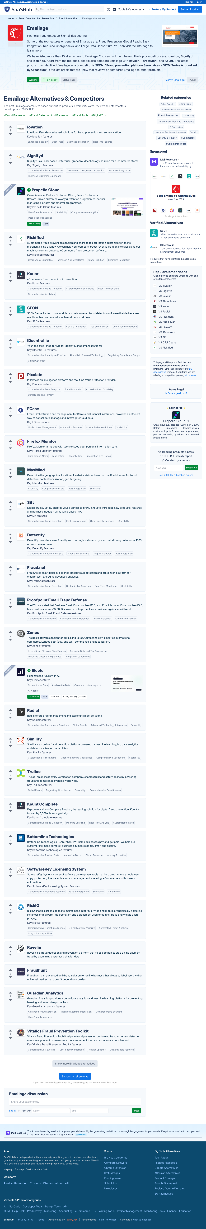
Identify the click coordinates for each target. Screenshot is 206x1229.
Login (199, 2)
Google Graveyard (165, 1183)
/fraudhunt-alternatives (20, 966)
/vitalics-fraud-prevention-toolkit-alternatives (34, 1027)
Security (194, 132)
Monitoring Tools (154, 1211)
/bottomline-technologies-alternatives (29, 832)
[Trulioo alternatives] (21, 773)
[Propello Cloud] (21, 191)
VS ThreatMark (167, 301)
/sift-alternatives (16, 498)
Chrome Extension (115, 1167)
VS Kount (163, 306)
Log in (12, 1110)
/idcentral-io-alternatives (21, 336)
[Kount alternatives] (21, 275)
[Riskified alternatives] (21, 239)
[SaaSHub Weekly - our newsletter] (108, 9)
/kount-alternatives (18, 270)
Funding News (112, 1178)
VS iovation (165, 285)
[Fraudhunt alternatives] (21, 971)
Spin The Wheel (107, 1219)
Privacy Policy (25, 1219)
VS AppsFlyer (166, 321)
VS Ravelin (164, 296)
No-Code (14, 1206)
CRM (7, 1211)
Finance (172, 1211)
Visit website (34, 223)
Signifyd (186, 56)
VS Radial (164, 311)
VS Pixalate (165, 327)
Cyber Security (168, 104)
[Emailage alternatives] (15, 33)
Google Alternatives (166, 1167)
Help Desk (18, 1211)
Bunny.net (72, 1219)
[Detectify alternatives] (21, 536)
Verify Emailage (175, 79)
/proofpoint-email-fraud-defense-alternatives (34, 596)
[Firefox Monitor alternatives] (21, 443)
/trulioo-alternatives (18, 767)
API (67, 1183)
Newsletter (110, 1188)
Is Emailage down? (176, 393)
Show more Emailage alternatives (75, 1063)
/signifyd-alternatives (19, 152)
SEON (99, 65)
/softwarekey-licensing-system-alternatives (33, 865)
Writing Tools (106, 1211)
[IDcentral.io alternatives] (21, 342)
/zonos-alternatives (18, 628)
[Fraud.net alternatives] (21, 569)
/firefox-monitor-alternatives (24, 437)
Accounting (66, 1211)
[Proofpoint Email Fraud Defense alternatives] (21, 601)
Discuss (48, 1183)
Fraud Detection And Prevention (176, 109)
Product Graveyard (165, 1178)
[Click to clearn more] (103, 1132)
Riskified (39, 60)
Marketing (50, 1211)
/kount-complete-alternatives (24, 800)
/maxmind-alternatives (20, 466)
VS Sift (162, 337)
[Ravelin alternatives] (21, 949)
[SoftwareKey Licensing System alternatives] (21, 870)
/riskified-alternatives (19, 233)
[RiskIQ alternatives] (21, 907)
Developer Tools (32, 1206)
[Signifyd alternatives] (21, 157)
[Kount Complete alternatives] (21, 805)
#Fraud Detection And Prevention (49, 115)
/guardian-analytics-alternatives (26, 989)
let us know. (191, 375)
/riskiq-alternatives (18, 901)
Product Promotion (15, 1183)
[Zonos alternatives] (21, 634)
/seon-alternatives (17, 304)
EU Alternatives (163, 1193)
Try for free (33, 696)
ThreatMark (149, 60)
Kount (169, 60)
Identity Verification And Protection (170, 132)
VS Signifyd (165, 290)
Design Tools (53, 1206)
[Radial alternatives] (21, 712)
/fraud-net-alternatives (20, 563)
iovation (173, 56)
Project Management (129, 1211)
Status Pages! (112, 1173)
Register (189, 2)
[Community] (114, 9)
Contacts (35, 1183)
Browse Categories (115, 1157)
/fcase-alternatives (18, 405)
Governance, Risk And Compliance (176, 121)
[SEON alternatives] (21, 309)
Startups (44, 2)
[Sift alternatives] (21, 504)
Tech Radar (161, 1157)
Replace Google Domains (169, 1188)
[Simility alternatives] (21, 740)
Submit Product (190, 9)
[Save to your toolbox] (15, 44)
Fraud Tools (188, 115)
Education (185, 1211)
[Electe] (21, 672)
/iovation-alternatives (19, 123)
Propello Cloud (174, 421)
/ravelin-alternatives (19, 943)
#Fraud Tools (80, 115)
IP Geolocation (176, 127)
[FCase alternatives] (21, 410)
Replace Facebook (165, 1162)
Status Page (69, 79)
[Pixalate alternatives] (21, 376)
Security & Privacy (167, 137)
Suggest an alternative (75, 1076)
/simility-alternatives (19, 735)
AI (5, 1206)
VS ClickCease (167, 342)
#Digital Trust (99, 115)
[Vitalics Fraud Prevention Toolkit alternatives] (21, 1032)
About (58, 1183)
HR (94, 1211)
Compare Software (115, 1162)
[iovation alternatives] (21, 128)
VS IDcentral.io (167, 332)
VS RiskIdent (165, 316)
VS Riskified (165, 347)
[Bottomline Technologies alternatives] (21, 838)
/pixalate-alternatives (19, 370)
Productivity (34, 1211)
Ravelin (134, 60)
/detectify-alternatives (20, 531)
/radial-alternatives (18, 706)
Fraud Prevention (168, 115)
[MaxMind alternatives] (21, 471)
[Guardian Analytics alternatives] (21, 994)
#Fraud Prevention (15, 115)
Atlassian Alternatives (167, 1173)
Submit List (110, 1183)
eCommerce (188, 137)
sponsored (80, 1134)
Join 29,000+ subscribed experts (176, 475)
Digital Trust (185, 104)
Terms (40, 1219)
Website (33, 79)
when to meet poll (142, 1219)
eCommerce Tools (176, 143)
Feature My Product (163, 9)
